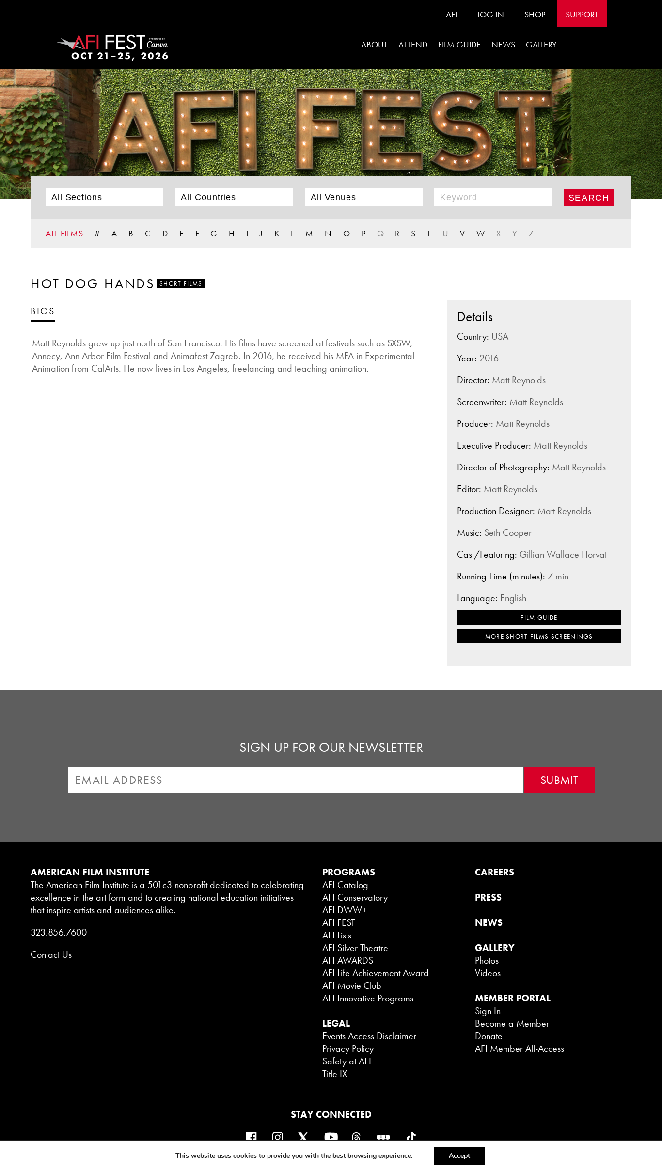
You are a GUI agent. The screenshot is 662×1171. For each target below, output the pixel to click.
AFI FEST (338, 922)
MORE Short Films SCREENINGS (539, 636)
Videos (488, 973)
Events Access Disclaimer (369, 1036)
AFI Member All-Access (519, 1048)
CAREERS (494, 872)
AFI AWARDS (347, 960)
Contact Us (51, 954)
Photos (487, 960)
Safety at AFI (346, 1061)
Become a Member (512, 1023)
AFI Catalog (345, 884)
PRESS (488, 897)
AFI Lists (336, 935)
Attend (412, 44)
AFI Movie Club (351, 985)
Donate (489, 1036)
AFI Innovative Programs (367, 998)
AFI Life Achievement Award (375, 973)
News (503, 44)
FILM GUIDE (459, 44)
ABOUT (374, 44)
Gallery (541, 44)
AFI (451, 14)
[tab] (43, 311)
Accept (459, 1155)
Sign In (488, 1010)
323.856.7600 (59, 932)
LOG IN (490, 14)
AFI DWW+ (344, 910)
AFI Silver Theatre (355, 947)
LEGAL (336, 1023)
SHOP (534, 14)
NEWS (489, 922)
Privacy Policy (348, 1048)
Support (582, 14)
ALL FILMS (64, 233)
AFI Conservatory (355, 897)
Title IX (334, 1073)
